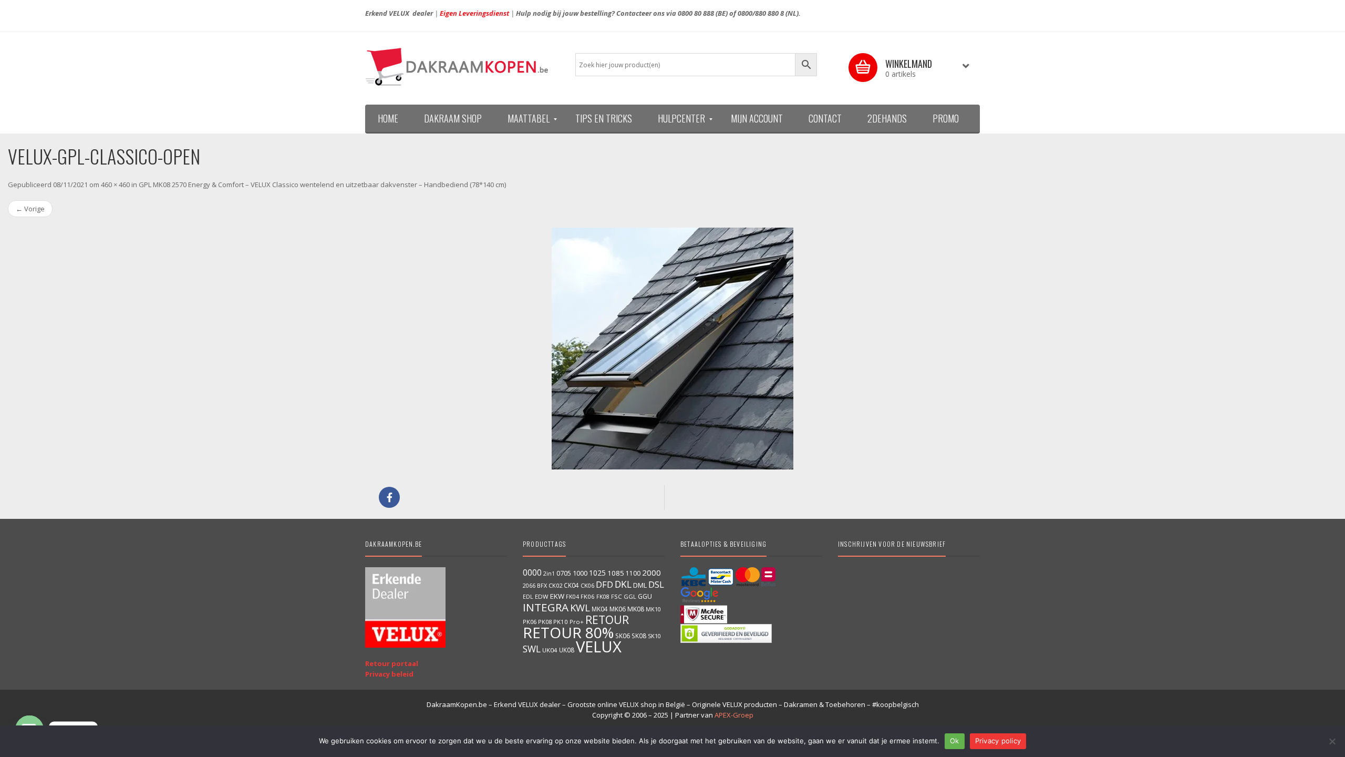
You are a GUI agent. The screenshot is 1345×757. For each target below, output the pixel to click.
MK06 (617, 609)
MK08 (635, 609)
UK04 (549, 650)
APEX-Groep (734, 715)
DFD (604, 584)
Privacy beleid (389, 674)
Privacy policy (998, 740)
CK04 (571, 585)
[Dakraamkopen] (462, 67)
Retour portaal (391, 663)
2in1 (549, 573)
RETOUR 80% (568, 632)
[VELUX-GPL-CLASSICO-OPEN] (672, 348)
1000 (580, 573)
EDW (542, 596)
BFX (542, 585)
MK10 (653, 609)
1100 (633, 573)
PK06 (529, 622)
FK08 (602, 596)
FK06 (588, 596)
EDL (528, 596)
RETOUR (607, 619)
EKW (557, 596)
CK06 (587, 585)
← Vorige (30, 208)
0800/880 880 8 (761, 13)
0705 (563, 573)
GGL (630, 596)
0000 (532, 572)
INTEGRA (545, 607)
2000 (651, 572)
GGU (645, 596)
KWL (580, 607)
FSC (616, 596)
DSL (656, 584)
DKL (623, 584)
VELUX (599, 646)
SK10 (654, 636)
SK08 (639, 635)
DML (640, 585)
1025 (597, 573)
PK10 (560, 622)
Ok (954, 740)
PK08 (545, 622)
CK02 (555, 585)
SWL (532, 648)
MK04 (600, 609)
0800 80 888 (696, 13)
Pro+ (577, 622)
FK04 (572, 596)
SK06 (622, 635)
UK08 (566, 650)
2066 (529, 585)
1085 (615, 573)
